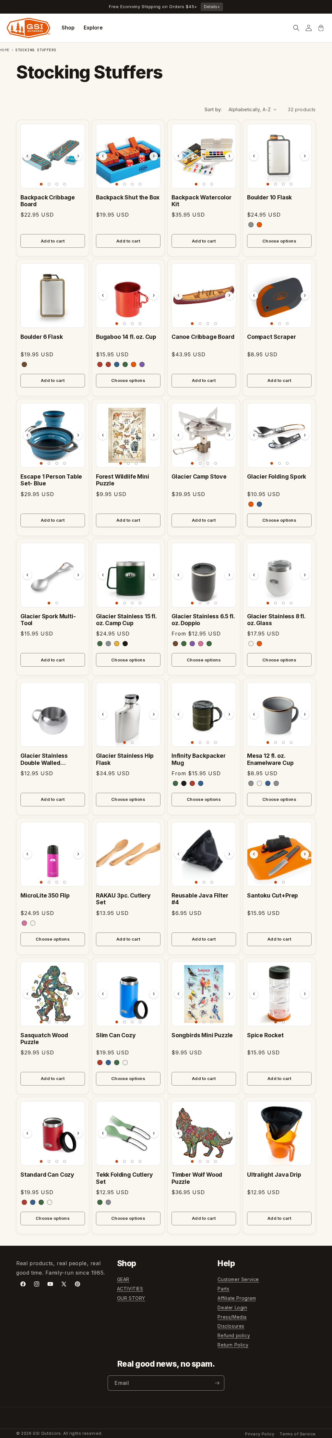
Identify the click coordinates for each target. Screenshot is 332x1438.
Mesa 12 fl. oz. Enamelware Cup (270, 759)
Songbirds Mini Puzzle (202, 1035)
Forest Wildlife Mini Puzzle (122, 480)
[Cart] (321, 27)
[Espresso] (175, 644)
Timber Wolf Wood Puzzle (197, 1178)
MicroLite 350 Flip (45, 895)
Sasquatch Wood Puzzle (44, 1038)
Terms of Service (297, 1434)
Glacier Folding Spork (276, 476)
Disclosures (231, 1326)
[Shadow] (276, 783)
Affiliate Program (237, 1298)
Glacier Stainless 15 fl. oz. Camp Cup (126, 619)
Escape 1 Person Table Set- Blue (51, 480)
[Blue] (117, 364)
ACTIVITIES (130, 1288)
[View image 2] (49, 184)
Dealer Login (232, 1307)
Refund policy (234, 1335)
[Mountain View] (100, 644)
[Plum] (192, 644)
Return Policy (233, 1345)
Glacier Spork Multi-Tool (48, 619)
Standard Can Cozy (47, 1174)
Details (212, 6)
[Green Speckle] (209, 644)
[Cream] (259, 783)
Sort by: (213, 109)
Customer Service (238, 1279)
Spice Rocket (265, 1035)
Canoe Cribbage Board (203, 336)
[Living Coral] (201, 644)
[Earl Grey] (251, 783)
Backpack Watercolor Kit (201, 201)
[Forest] (175, 783)
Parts (223, 1288)
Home (5, 50)
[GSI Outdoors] (28, 28)
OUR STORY (131, 1298)
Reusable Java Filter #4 (200, 899)
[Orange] (259, 225)
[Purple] (142, 364)
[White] (251, 644)
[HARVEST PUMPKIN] (259, 644)
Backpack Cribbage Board (47, 201)
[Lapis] (268, 783)
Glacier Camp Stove (199, 476)
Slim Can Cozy (116, 1035)
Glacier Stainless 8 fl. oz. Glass (276, 619)
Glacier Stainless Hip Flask (125, 759)
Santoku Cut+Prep (272, 895)
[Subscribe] (217, 1383)
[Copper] (108, 364)
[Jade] (100, 1202)
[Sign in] (308, 27)
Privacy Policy (259, 1434)
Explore (93, 27)
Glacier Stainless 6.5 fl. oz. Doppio (203, 619)
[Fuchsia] (24, 923)
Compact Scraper (271, 336)
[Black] (125, 644)
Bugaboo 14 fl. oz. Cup (126, 336)
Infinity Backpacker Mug (199, 759)
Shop (68, 27)
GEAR (123, 1279)
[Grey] (108, 1202)
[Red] (100, 364)
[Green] (125, 364)
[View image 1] (41, 184)
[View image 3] (57, 184)
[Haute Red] (100, 1062)
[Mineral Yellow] (117, 644)
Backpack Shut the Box (128, 197)
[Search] (296, 27)
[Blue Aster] (108, 1062)
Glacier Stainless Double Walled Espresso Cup (44, 759)
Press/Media (232, 1317)
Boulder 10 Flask (269, 197)
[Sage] (184, 644)
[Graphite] (251, 225)
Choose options (279, 241)
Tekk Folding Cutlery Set (124, 1178)
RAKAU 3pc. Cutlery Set (123, 899)
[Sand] (24, 364)
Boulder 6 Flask (41, 336)
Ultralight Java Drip (274, 1174)
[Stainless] (108, 644)
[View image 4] (64, 184)
